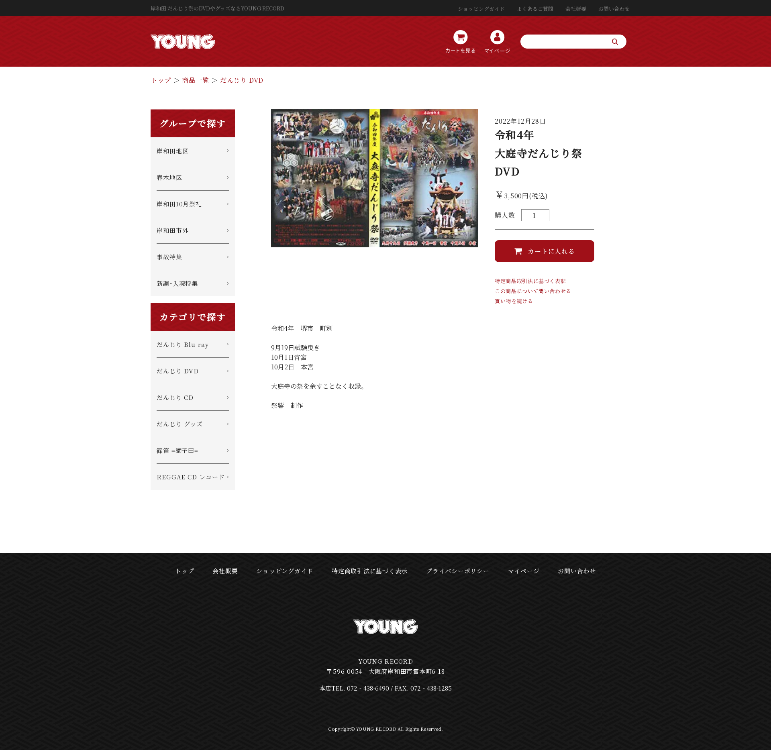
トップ (161, 80)
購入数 (505, 215)
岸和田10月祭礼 (179, 204)
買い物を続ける (514, 301)
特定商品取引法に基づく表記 (530, 280)
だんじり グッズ (180, 424)
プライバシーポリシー (458, 571)
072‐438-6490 (368, 688)
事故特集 (169, 257)
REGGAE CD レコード (191, 477)
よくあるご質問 (535, 8)
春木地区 (169, 177)
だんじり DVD (241, 80)
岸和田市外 (173, 230)
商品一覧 (195, 80)
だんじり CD (175, 397)
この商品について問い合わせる (533, 290)
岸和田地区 (173, 151)
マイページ (524, 571)
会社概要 (575, 8)
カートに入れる (551, 251)
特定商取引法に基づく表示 (370, 571)
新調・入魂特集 (177, 283)
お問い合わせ (614, 8)
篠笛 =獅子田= (177, 450)
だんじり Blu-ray (183, 344)
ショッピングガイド (481, 8)
